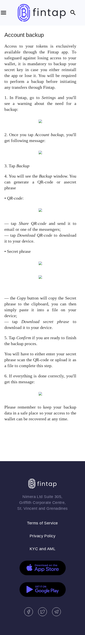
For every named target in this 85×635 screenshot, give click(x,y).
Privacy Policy (42, 536)
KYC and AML (42, 549)
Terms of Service (42, 523)
